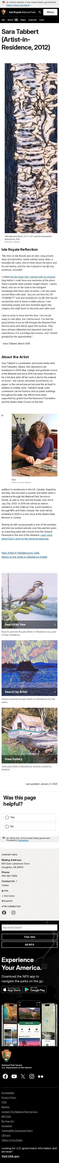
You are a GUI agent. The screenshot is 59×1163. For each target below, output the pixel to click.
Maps (23, 20)
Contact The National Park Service (19, 1111)
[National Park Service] (3, 12)
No (12, 826)
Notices (5, 1107)
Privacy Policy (9, 1097)
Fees (41, 20)
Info (3, 20)
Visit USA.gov (10, 1156)
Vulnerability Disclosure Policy (17, 1130)
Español (8, 901)
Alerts (12, 20)
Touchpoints (23, 840)
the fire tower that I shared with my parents (32, 276)
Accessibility (8, 1092)
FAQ (6, 890)
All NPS (29, 944)
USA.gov (6, 1135)
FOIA (4, 1102)
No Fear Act (8, 1121)
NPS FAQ (6, 1116)
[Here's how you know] (29, 4)
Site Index (9, 896)
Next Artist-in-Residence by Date (20, 552)
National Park (22, 12)
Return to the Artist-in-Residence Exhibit (24, 557)
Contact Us (8, 881)
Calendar (32, 20)
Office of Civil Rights (12, 1140)
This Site (29, 936)
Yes (12, 817)
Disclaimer (7, 1126)
